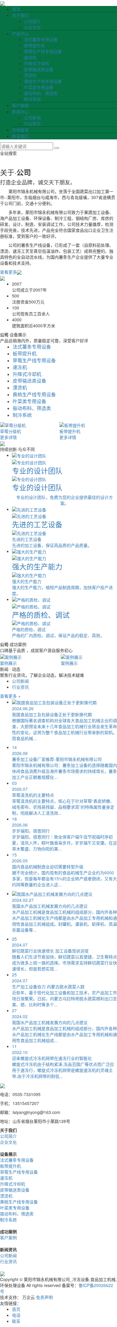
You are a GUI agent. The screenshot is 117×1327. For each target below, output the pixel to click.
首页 (16, 9)
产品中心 (20, 33)
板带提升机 (34, 45)
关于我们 (20, 15)
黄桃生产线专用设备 (43, 81)
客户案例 (20, 105)
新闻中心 (20, 112)
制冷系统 (32, 99)
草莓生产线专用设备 (43, 51)
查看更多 (8, 272)
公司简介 (32, 21)
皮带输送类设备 (38, 69)
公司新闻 (32, 118)
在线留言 (20, 130)
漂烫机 (30, 75)
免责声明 (44, 1297)
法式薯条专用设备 (41, 39)
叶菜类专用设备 (38, 87)
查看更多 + (10, 696)
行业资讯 (32, 124)
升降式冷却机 (36, 63)
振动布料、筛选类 (41, 93)
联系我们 (20, 136)
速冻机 (30, 57)
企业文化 (32, 27)
